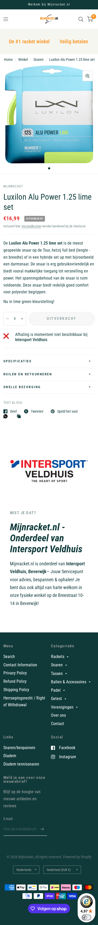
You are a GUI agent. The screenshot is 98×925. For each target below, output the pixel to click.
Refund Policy (15, 681)
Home (8, 59)
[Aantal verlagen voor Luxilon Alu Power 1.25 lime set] (7, 318)
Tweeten (37, 411)
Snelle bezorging (22, 387)
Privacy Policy (15, 673)
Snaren (38, 59)
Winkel (23, 59)
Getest (56, 698)
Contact (57, 723)
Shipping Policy (16, 689)
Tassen (57, 673)
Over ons (58, 715)
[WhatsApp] (6, 416)
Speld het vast (67, 411)
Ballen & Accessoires (68, 681)
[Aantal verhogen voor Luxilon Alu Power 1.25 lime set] (22, 318)
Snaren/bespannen (19, 747)
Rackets (57, 656)
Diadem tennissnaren (21, 764)
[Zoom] (87, 76)
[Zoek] (81, 19)
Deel (13, 411)
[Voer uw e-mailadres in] (42, 829)
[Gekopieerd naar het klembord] (20, 416)
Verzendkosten (31, 226)
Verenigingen (62, 707)
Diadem (9, 755)
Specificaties (17, 361)
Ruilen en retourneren (27, 374)
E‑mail (8, 819)
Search (9, 656)
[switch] (86, 917)
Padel (56, 690)
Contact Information (20, 664)
